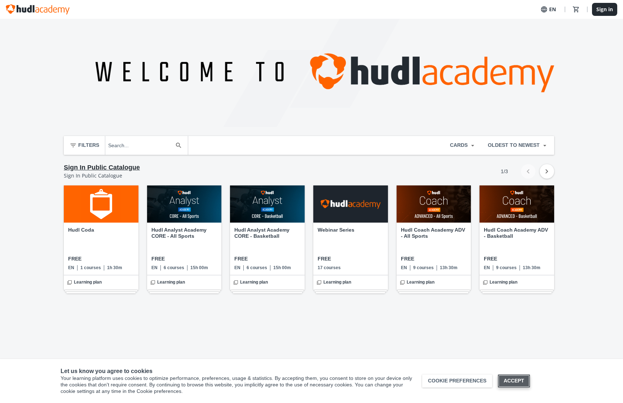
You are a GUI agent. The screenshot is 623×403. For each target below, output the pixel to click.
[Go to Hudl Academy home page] (38, 9)
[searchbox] (140, 145)
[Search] (178, 145)
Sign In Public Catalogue (102, 167)
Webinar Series (336, 230)
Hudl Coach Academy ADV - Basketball (516, 233)
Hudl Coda (81, 230)
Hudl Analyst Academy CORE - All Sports (179, 233)
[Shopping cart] (576, 9)
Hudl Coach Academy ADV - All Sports (433, 233)
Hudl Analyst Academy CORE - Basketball (262, 233)
